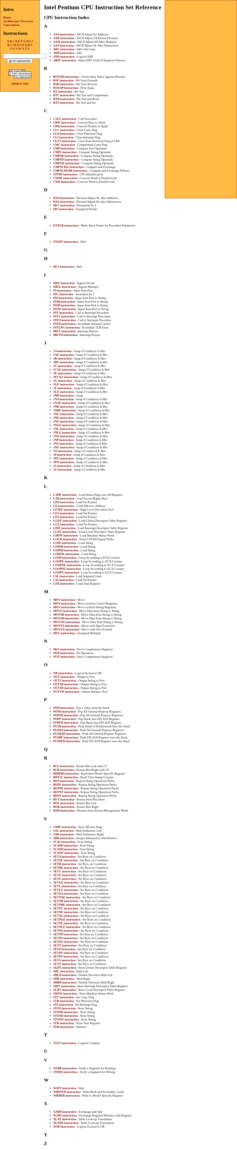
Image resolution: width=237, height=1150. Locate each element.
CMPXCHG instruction (68, 167)
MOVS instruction (65, 611)
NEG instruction (64, 649)
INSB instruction (64, 301)
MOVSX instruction (66, 625)
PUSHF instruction (65, 737)
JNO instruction (63, 436)
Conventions (11, 25)
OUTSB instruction (65, 684)
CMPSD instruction (65, 159)
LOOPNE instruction (67, 565)
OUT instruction (64, 677)
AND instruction (63, 56)
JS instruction (62, 466)
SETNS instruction (65, 938)
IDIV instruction (64, 283)
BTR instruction (63, 99)
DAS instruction (63, 201)
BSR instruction (63, 84)
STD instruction (63, 1001)
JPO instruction (63, 462)
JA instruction (62, 351)
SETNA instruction (65, 893)
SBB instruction (63, 838)
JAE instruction (63, 354)
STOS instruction (64, 1008)
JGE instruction (63, 384)
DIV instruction (63, 209)
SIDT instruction (64, 986)
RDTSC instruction (65, 777)
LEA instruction (63, 506)
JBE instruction (63, 362)
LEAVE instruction (65, 509)
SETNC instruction (65, 908)
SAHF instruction (64, 827)
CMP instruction (64, 148)
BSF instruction (63, 80)
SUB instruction (63, 1027)
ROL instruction (63, 803)
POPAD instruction (65, 715)
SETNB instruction (65, 901)
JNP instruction (63, 440)
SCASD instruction (65, 849)
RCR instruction (63, 770)
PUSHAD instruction (66, 733)
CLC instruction (63, 130)
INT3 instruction (64, 316)
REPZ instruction (64, 795)
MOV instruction (64, 599)
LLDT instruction (64, 531)
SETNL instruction (65, 923)
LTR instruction (63, 583)
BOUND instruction (66, 76)
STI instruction (63, 1004)
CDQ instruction (64, 126)
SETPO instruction (65, 956)
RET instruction (63, 799)
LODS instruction (64, 543)
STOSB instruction (65, 1012)
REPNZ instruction (65, 792)
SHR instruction (63, 978)
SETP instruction (64, 949)
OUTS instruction (64, 680)
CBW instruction (64, 122)
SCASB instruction (65, 845)
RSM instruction (64, 810)
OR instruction (62, 673)
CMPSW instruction (66, 163)
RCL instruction (63, 766)
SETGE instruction (65, 882)
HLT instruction (63, 266)
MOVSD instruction (66, 618)
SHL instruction (63, 971)
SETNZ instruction (65, 941)
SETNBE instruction (66, 904)
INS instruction (63, 298)
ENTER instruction (65, 225)
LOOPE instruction (66, 561)
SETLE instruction (65, 890)
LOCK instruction (65, 539)
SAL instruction (63, 830)
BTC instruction (63, 95)
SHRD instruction (64, 982)
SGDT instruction (64, 967)
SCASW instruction (65, 853)
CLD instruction (63, 133)
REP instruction (63, 781)
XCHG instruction (65, 1115)
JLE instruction (63, 392)
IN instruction (62, 290)
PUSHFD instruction (66, 741)
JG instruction (62, 380)
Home (7, 17)
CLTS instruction (64, 141)
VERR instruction (64, 1068)
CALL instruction (64, 119)
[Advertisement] (201, 29)
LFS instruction (63, 517)
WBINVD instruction (67, 1092)
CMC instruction (64, 144)
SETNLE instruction (66, 927)
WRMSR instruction (66, 1095)
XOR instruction (64, 1126)
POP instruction (63, 708)
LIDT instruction (64, 528)
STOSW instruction (66, 1019)
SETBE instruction (65, 867)
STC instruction (63, 997)
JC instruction (62, 366)
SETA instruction (64, 856)
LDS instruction (63, 502)
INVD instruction (64, 323)
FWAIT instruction (65, 241)
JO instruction (62, 451)
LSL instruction (63, 576)
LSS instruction (63, 580)
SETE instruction (64, 875)
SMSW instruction (65, 993)
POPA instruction (64, 711)
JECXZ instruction (65, 377)
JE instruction (62, 373)
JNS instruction (63, 443)
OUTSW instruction (66, 691)
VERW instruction (65, 1072)
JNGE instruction (64, 425)
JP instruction (62, 454)
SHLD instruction (64, 975)
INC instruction (63, 294)
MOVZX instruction (66, 629)
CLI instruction (63, 137)
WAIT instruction (64, 1088)
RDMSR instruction (66, 773)
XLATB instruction (65, 1123)
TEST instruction (64, 1043)
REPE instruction (64, 784)
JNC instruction (63, 414)
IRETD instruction (65, 335)
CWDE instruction (65, 178)
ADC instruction (63, 49)
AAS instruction (63, 45)
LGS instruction (63, 524)
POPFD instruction (65, 722)
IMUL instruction (64, 286)
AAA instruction (63, 34)
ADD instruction (63, 53)
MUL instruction (64, 633)
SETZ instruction (64, 964)
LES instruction (63, 513)
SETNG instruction (65, 916)
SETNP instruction (65, 934)
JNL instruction (63, 429)
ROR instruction (64, 807)
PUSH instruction (64, 726)
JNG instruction (63, 421)
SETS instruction (64, 960)
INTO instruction (64, 320)
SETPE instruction (65, 953)
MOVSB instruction (66, 614)
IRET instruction (64, 331)
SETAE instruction (65, 860)
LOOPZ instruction (66, 572)
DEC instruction (63, 205)
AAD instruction (63, 38)
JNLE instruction (64, 432)
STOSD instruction (65, 1015)
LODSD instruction (65, 550)
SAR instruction (63, 834)
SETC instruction (64, 871)
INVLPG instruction (66, 327)
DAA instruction (63, 198)
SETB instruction (64, 864)
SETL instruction (64, 886)
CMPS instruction (64, 152)
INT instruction (63, 312)
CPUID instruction (65, 174)
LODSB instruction (65, 546)
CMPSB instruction (65, 156)
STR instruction (63, 1023)
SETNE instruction (65, 912)
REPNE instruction (65, 788)
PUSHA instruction (65, 730)
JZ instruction (62, 469)
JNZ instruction (63, 447)
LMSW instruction (65, 535)
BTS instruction (63, 102)
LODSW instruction (66, 554)
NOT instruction (64, 656)
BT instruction (62, 91)
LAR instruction (63, 498)
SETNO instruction (65, 930)
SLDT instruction (64, 990)
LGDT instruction (65, 520)
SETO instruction (64, 945)
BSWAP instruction (65, 88)
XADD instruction (64, 1111)
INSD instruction (64, 305)
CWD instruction (64, 181)
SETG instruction (64, 878)
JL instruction (62, 388)
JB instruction (62, 358)
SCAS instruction (64, 841)
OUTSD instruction (65, 688)
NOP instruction (63, 653)
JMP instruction (63, 395)
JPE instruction (63, 458)
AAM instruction (64, 41)
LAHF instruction (64, 494)
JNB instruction (63, 406)
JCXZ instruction (64, 369)
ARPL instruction (64, 60)
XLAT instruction (64, 1119)
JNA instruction (63, 399)
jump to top (19, 83)
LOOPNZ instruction (67, 568)
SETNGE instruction (66, 919)
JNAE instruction (64, 403)
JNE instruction (63, 417)
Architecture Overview (18, 21)
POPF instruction (64, 719)
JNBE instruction (64, 410)
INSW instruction (64, 309)
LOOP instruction (64, 557)
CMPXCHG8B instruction (70, 170)
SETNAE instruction (66, 897)
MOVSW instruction (66, 622)
